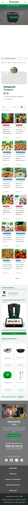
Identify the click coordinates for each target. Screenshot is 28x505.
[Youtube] (11, 460)
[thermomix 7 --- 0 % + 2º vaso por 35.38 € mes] (20, 118)
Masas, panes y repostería (21, 152)
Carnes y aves (6, 260)
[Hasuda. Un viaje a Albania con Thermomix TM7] (20, 227)
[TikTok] (21, 460)
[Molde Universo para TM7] (7, 375)
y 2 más (23, 260)
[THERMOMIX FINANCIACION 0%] (8, 200)
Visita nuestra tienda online (13, 5)
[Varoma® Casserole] (20, 350)
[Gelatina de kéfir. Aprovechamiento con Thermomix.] (8, 227)
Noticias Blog (6, 125)
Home (2, 58)
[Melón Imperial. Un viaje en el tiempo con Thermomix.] (8, 146)
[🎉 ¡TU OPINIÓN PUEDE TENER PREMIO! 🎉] (20, 200)
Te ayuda (18, 260)
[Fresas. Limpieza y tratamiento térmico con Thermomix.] (20, 254)
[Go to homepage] (14, 2)
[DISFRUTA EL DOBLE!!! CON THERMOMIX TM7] (8, 118)
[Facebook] (6, 460)
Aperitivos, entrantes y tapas (9, 179)
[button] (25, 2)
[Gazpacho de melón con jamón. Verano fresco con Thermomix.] (20, 173)
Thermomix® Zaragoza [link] (10, 58)
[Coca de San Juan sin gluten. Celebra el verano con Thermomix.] (20, 146)
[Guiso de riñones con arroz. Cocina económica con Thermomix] (8, 254)
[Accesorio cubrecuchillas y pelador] (7, 350)
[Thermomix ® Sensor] (20, 375)
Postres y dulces (6, 152)
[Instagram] (16, 460)
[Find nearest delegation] (2, 2)
